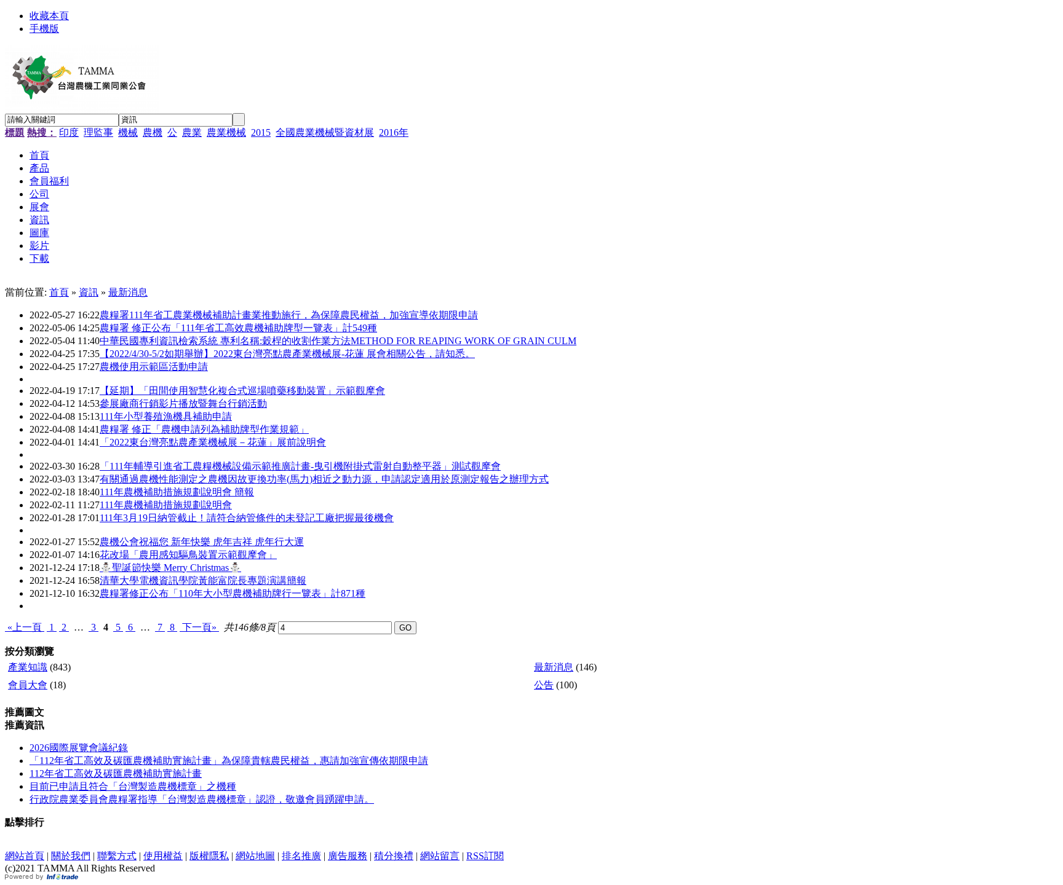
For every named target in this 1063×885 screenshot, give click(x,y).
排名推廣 (301, 856)
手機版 (44, 28)
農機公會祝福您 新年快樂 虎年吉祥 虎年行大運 (202, 542)
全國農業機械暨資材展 (325, 132)
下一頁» (199, 627)
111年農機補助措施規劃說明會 (166, 505)
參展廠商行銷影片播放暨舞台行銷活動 (183, 403)
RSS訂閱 (485, 856)
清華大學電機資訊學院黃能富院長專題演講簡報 (203, 580)
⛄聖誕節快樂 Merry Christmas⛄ (170, 567)
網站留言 (440, 856)
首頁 (59, 292)
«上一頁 (24, 627)
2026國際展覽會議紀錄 (79, 747)
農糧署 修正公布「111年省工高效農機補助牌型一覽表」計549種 (238, 328)
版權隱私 (209, 856)
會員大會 (27, 685)
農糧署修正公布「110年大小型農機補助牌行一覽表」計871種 (232, 593)
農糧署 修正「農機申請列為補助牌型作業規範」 (204, 429)
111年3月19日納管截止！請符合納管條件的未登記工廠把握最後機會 (247, 518)
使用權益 (163, 856)
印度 (69, 132)
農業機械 (226, 132)
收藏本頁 (49, 15)
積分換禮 (393, 856)
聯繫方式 (117, 856)
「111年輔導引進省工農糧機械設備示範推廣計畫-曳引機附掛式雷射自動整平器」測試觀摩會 (300, 466)
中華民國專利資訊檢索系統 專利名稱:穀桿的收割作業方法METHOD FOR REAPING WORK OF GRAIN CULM (338, 341)
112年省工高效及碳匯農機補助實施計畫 (116, 773)
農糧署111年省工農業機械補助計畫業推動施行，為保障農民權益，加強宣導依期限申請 (289, 315)
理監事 (98, 132)
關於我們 (70, 856)
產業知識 (27, 667)
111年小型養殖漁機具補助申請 (166, 416)
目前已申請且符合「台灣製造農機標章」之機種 (133, 786)
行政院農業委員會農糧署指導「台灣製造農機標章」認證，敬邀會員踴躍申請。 (202, 799)
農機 (152, 132)
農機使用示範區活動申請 (154, 366)
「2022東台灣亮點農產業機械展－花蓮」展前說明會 (213, 442)
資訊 (88, 292)
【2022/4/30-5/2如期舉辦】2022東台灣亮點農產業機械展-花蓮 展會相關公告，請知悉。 (287, 353)
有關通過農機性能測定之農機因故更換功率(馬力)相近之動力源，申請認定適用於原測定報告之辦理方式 (324, 479)
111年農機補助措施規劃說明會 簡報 (177, 492)
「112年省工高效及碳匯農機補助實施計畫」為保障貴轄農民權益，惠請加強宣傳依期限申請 (229, 760)
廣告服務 (347, 856)
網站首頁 (24, 856)
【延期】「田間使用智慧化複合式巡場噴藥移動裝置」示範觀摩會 (242, 390)
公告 (544, 685)
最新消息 (128, 292)
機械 (128, 132)
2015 (261, 132)
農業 (192, 132)
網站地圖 (255, 856)
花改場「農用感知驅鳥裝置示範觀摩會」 (188, 554)
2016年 (393, 132)
